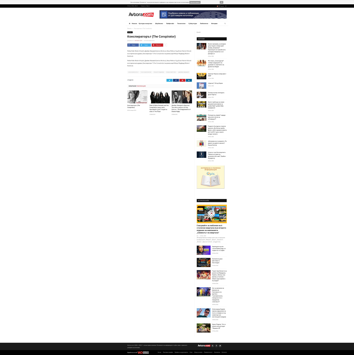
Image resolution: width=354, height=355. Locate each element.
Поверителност (208, 352)
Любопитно (204, 23)
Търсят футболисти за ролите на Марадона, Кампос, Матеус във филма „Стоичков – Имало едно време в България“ (219, 276)
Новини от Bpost (145, 6)
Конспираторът (133, 72)
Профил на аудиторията (181, 352)
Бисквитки (217, 352)
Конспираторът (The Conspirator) (133, 106)
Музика (130, 32)
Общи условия (198, 352)
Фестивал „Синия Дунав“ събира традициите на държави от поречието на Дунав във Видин (216, 64)
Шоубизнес (159, 23)
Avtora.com (138, 40)
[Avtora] (141, 14)
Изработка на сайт (132, 352)
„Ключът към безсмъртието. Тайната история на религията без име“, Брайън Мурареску (217, 155)
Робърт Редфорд (159, 72)
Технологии (181, 23)
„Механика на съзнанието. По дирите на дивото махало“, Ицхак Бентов (217, 143)
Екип (191, 352)
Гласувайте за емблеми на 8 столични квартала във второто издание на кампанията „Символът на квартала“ (211, 229)
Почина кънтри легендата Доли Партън (216, 94)
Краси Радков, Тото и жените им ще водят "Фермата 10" (219, 326)
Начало (134, 23)
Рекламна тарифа (168, 352)
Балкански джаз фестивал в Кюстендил (217, 261)
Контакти (224, 352)
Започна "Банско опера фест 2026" (217, 75)
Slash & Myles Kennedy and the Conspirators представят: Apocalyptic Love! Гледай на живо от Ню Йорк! (159, 108)
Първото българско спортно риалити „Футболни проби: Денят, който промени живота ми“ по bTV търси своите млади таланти (217, 130)
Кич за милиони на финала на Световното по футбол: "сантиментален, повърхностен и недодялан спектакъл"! (218, 295)
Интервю (214, 23)
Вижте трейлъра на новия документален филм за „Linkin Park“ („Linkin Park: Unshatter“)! (216, 105)
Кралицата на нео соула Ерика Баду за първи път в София (218, 249)
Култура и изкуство (145, 23)
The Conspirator (146, 72)
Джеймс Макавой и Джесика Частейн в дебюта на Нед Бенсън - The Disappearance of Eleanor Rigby (181, 108)
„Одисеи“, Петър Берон (215, 83)
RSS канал (221, 6)
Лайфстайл (170, 23)
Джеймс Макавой (183, 72)
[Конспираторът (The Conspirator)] (137, 96)
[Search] (225, 23)
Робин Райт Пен (171, 72)
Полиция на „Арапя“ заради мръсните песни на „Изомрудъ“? (216, 117)
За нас (159, 352)
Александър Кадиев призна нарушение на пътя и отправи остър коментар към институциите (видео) (219, 313)
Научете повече (195, 2)
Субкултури (193, 23)
